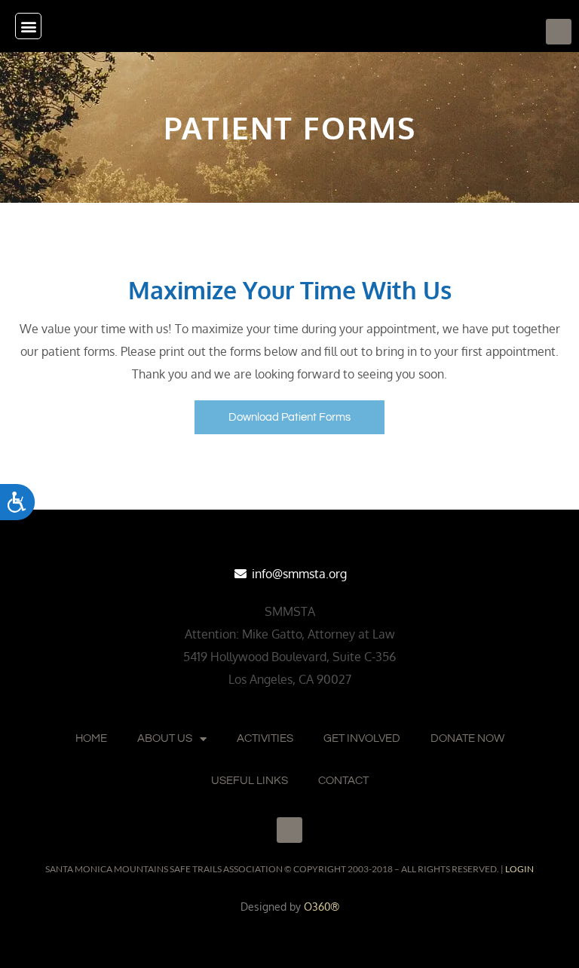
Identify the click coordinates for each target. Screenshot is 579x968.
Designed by (272, 906)
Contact (343, 780)
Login (519, 869)
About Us (164, 738)
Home (91, 738)
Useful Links (249, 780)
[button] (28, 26)
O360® (321, 906)
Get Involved (361, 738)
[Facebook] (558, 31)
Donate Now (467, 738)
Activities (265, 738)
